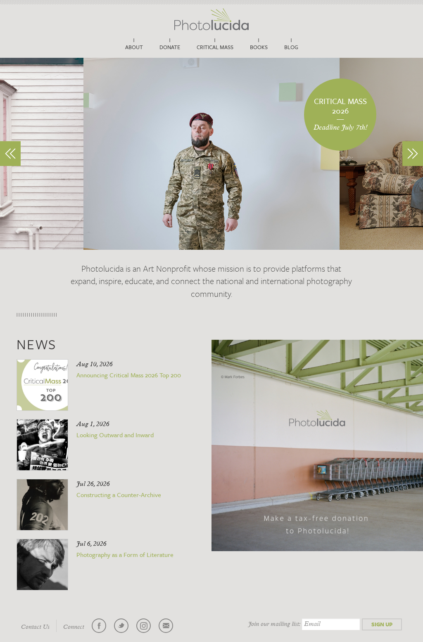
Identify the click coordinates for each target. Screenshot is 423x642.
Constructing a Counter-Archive (118, 494)
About (134, 47)
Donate (169, 47)
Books (259, 47)
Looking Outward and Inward (115, 434)
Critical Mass (215, 47)
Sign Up (381, 624)
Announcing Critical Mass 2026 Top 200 (128, 374)
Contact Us (35, 627)
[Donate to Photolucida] (317, 445)
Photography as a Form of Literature (124, 554)
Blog (291, 47)
